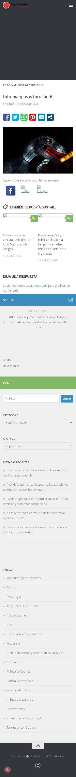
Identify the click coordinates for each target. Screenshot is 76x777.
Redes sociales (16, 709)
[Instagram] (42, 191)
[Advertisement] (38, 40)
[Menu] (71, 5)
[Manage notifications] (7, 769)
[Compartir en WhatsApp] (24, 117)
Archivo (11, 587)
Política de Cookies (18, 671)
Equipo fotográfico (21, 699)
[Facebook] (11, 191)
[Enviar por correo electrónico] (41, 117)
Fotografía (13, 643)
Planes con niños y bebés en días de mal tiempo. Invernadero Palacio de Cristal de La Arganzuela (52, 244)
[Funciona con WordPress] (27, 756)
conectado (40, 285)
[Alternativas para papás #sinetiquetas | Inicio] (21, 5)
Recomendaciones (18, 690)
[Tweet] (15, 117)
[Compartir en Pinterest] (32, 117)
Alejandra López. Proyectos (24, 578)
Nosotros (12, 662)
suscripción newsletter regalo (25, 718)
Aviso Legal (14, 597)
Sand (12, 104)
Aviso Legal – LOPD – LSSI (22, 606)
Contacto (12, 625)
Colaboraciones (17, 615)
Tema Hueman (56, 756)
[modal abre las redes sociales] (50, 117)
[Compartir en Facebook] (6, 117)
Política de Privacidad (20, 681)
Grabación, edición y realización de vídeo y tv (35, 653)
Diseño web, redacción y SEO (24, 634)
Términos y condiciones (21, 727)
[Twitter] (26, 191)
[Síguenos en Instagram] (70, 299)
